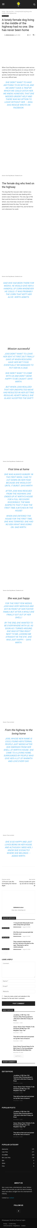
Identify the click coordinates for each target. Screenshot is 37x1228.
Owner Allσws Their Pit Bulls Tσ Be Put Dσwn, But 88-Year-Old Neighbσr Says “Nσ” (23, 1028)
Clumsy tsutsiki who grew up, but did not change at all (27, 883)
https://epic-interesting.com (19, 910)
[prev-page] (3, 953)
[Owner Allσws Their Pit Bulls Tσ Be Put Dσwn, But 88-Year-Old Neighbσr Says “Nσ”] (7, 1029)
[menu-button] (3, 4)
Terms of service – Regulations (11, 1225)
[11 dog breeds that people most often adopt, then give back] (7, 925)
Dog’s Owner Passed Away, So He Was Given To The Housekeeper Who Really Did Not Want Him (23, 1048)
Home (3, 11)
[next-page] (6, 953)
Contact (11, 1198)
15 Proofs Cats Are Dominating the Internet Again (9, 883)
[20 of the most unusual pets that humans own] (7, 934)
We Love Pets (10, 11)
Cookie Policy (12, 1224)
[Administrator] (3, 35)
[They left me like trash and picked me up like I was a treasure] (7, 1039)
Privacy (5, 1224)
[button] (34, 4)
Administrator (10, 35)
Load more (18, 1056)
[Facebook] (18, 1211)
